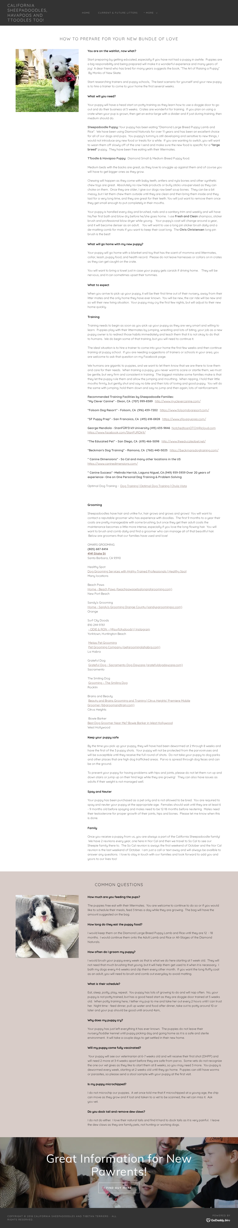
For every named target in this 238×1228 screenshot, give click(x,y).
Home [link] (86, 12)
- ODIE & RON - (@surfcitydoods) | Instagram (119, 629)
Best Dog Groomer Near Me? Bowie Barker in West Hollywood (130, 723)
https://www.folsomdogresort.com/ (184, 410)
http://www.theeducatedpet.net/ (184, 441)
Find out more (119, 1188)
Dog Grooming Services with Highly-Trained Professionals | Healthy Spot (137, 571)
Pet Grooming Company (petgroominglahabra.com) (124, 647)
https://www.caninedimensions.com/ (113, 463)
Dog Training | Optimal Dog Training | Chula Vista (153, 486)
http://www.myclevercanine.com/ (178, 401)
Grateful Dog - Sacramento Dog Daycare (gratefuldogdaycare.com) (135, 665)
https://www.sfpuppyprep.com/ (184, 419)
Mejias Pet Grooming (102, 642)
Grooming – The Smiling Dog (108, 683)
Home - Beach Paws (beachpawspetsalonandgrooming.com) (130, 589)
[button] (151, 13)
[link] (37, 20)
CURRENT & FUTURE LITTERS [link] (118, 12)
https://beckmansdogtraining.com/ (194, 450)
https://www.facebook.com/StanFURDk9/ (117, 432)
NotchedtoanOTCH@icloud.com (194, 428)
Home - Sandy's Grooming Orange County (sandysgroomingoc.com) (135, 607)
